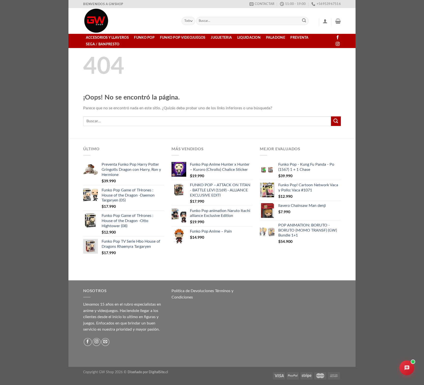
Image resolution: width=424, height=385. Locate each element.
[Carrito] (338, 21)
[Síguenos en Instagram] (338, 44)
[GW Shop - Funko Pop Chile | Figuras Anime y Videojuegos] (128, 21)
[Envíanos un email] (105, 342)
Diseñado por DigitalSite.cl (148, 372)
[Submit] (304, 21)
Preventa (299, 37)
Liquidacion (249, 37)
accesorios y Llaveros (107, 37)
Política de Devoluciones (193, 291)
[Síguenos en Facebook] (338, 37)
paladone (275, 37)
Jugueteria (221, 37)
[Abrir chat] (406, 367)
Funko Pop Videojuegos (183, 37)
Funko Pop (144, 37)
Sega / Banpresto (102, 44)
